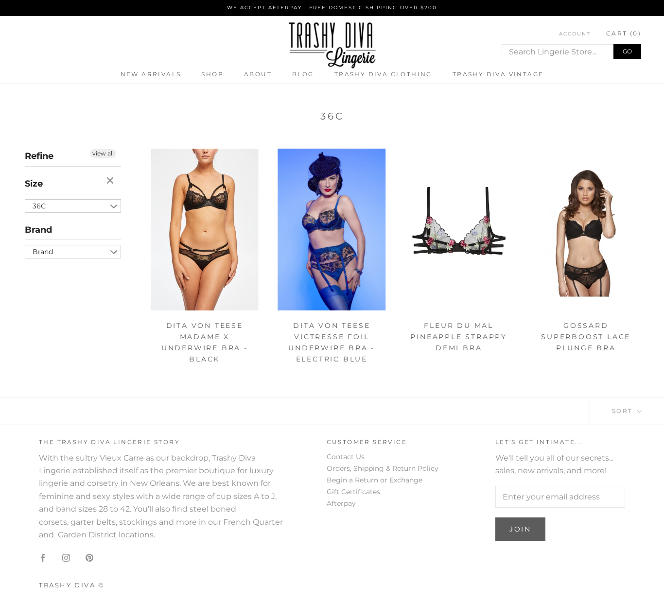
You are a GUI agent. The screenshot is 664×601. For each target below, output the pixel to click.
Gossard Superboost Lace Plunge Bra (585, 336)
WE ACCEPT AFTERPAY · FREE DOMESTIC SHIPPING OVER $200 (332, 7)
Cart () (623, 33)
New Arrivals (151, 74)
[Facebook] (43, 557)
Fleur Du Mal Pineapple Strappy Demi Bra (458, 336)
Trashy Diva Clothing (383, 74)
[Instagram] (66, 557)
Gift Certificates (353, 491)
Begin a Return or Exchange (374, 480)
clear (111, 181)
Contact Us (346, 456)
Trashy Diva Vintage (498, 74)
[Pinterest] (89, 557)
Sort (623, 410)
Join (520, 529)
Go (627, 51)
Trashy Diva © (72, 585)
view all (103, 153)
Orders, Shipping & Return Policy (382, 468)
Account (575, 34)
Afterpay (341, 503)
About (258, 74)
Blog (303, 74)
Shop (212, 74)
